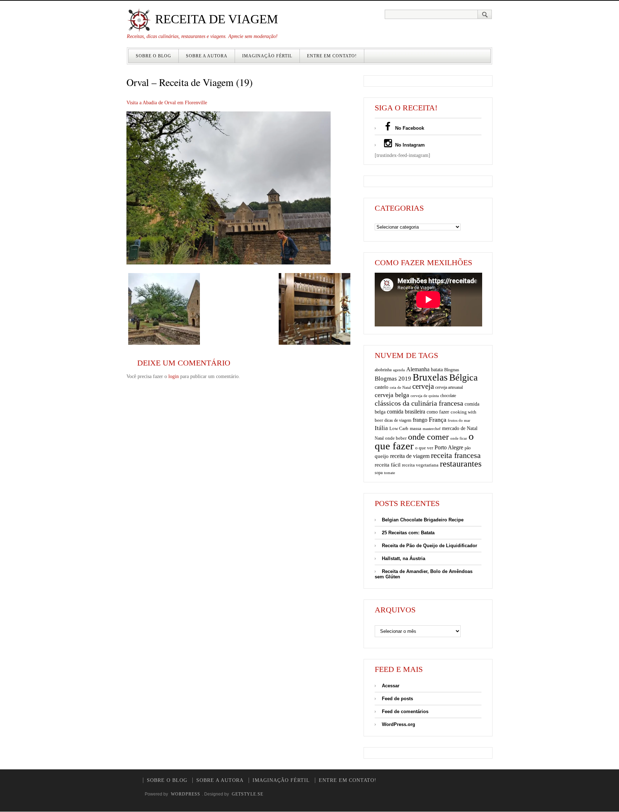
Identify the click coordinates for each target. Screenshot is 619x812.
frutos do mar (459, 420)
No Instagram (409, 145)
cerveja (423, 386)
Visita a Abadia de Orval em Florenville (166, 102)
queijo (382, 456)
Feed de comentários (405, 711)
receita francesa (456, 455)
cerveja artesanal (449, 387)
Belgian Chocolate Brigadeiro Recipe (423, 519)
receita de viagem (410, 456)
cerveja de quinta (425, 396)
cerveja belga (392, 394)
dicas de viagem (397, 420)
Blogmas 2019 (393, 378)
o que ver (424, 447)
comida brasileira (406, 412)
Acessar (390, 685)
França (437, 419)
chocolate (448, 395)
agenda (399, 370)
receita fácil (387, 465)
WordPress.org (398, 724)
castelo (381, 387)
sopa (379, 472)
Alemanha (418, 369)
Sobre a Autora (206, 55)
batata (437, 369)
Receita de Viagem (215, 19)
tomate (389, 473)
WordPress (185, 794)
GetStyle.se (247, 794)
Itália (381, 428)
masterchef (432, 428)
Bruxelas (430, 377)
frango (420, 419)
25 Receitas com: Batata (408, 532)
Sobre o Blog (153, 55)
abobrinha (383, 369)
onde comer (428, 436)
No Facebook (409, 128)
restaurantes (460, 463)
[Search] (485, 14)
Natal (379, 438)
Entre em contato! (332, 55)
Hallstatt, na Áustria (403, 558)
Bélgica (463, 377)
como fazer (438, 412)
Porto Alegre (449, 447)
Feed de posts (397, 698)
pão (468, 447)
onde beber (396, 438)
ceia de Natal (400, 388)
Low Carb (398, 428)
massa (415, 428)
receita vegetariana (420, 465)
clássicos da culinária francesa (419, 403)
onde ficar (458, 438)
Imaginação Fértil (267, 55)
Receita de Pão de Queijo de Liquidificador (429, 545)
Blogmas (451, 369)
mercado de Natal (460, 428)
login (173, 376)
